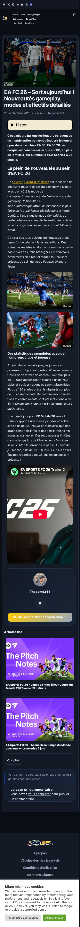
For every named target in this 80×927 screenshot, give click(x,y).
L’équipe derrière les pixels (40, 860)
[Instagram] (13, 4)
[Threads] (26, 4)
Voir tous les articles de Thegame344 (40, 617)
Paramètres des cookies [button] (23, 917)
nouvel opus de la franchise (30, 181)
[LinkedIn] (17, 4)
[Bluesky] (22, 4)
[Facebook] (4, 4)
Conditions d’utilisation (40, 868)
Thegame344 (40, 592)
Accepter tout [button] (54, 917)
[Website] (40, 603)
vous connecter (39, 794)
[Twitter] (8, 4)
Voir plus (13, 760)
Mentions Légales (40, 875)
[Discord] (31, 4)
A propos (40, 853)
